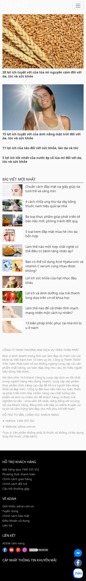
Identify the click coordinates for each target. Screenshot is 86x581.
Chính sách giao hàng (17, 479)
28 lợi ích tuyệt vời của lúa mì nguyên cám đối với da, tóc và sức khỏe (42, 74)
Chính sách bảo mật (15, 516)
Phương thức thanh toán (18, 474)
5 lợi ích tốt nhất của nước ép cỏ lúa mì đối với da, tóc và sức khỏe (42, 160)
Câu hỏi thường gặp (15, 489)
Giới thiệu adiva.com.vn (18, 506)
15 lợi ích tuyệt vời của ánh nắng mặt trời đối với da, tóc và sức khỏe (41, 136)
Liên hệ (7, 525)
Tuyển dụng (10, 511)
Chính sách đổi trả (14, 484)
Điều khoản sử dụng (16, 521)
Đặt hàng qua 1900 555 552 (20, 469)
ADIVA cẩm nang (13, 543)
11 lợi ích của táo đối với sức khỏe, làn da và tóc (40, 148)
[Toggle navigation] (78, 6)
